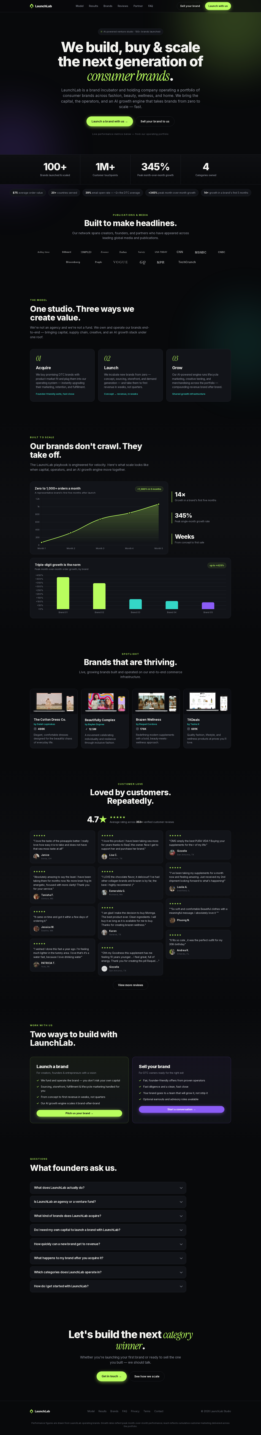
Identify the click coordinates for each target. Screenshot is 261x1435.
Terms (146, 1411)
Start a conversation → (181, 1109)
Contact (158, 1411)
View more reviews (130, 985)
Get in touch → (112, 1376)
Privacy (135, 1411)
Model (80, 5)
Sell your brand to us (155, 121)
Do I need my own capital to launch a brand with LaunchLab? (77, 1230)
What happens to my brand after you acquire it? (68, 1258)
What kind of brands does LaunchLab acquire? (67, 1216)
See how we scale (146, 1376)
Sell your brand (190, 5)
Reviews (123, 5)
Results (93, 5)
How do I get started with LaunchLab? (61, 1286)
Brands (108, 5)
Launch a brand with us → (110, 121)
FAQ (150, 5)
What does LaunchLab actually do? (59, 1187)
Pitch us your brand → (79, 1113)
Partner (138, 5)
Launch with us (218, 5)
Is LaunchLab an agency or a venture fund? (65, 1201)
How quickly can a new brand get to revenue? (67, 1244)
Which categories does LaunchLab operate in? (68, 1272)
